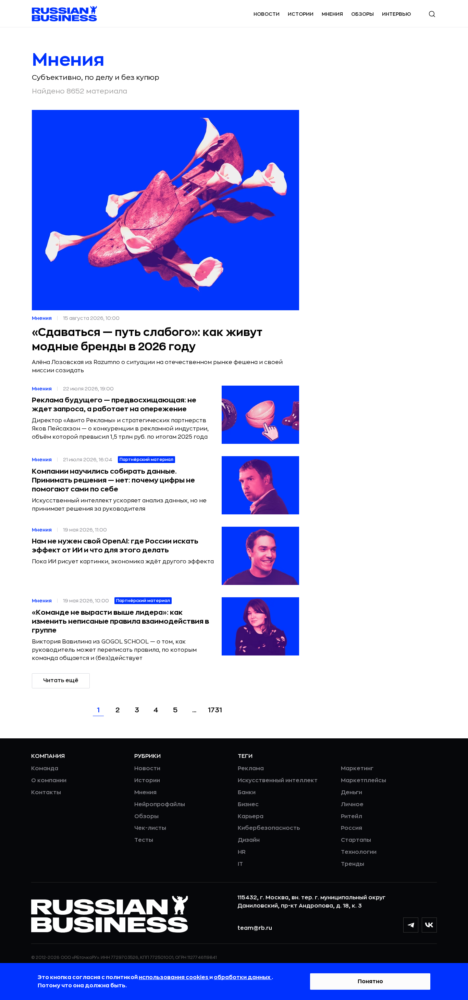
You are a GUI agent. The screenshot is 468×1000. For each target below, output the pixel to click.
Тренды (352, 864)
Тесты (143, 840)
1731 (215, 710)
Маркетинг (357, 768)
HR (242, 852)
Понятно (370, 981)
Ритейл (351, 816)
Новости (267, 14)
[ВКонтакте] (429, 925)
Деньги (351, 792)
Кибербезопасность (269, 828)
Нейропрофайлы (159, 804)
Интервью (396, 14)
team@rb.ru (254, 928)
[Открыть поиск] (432, 14)
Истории (300, 14)
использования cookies (174, 977)
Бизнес (248, 804)
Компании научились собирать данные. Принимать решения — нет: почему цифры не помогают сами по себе (113, 480)
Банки (247, 792)
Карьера (250, 816)
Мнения (332, 14)
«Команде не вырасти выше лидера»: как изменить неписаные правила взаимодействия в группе (120, 621)
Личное (352, 804)
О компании (48, 780)
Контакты (46, 792)
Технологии (359, 852)
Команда (44, 768)
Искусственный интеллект (278, 780)
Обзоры (362, 14)
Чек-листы (150, 828)
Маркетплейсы (363, 780)
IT (240, 864)
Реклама (251, 768)
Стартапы (356, 840)
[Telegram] (410, 925)
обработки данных (243, 977)
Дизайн (249, 840)
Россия (351, 828)
